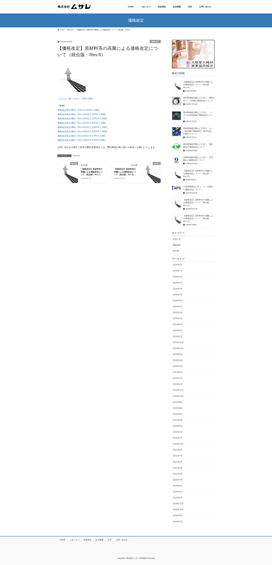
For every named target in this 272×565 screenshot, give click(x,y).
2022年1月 (177, 438)
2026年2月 (177, 294)
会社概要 (100, 540)
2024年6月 (177, 330)
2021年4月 (177, 474)
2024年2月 (177, 336)
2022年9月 (177, 402)
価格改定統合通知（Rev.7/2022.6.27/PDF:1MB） (82, 140)
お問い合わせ (122, 540)
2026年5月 (177, 283)
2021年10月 (178, 444)
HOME (62, 540)
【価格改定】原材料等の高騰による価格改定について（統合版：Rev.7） (92, 172)
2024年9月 (177, 324)
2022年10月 (178, 396)
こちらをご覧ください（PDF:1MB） (75, 98)
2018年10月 (178, 509)
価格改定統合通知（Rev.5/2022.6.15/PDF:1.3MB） (83, 131)
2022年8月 (177, 408)
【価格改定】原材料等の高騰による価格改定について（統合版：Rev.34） (198, 85)
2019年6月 (177, 486)
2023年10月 (178, 348)
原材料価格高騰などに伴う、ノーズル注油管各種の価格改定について (198, 115)
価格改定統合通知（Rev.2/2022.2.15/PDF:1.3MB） (83, 118)
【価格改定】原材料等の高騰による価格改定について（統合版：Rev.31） (198, 218)
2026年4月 (177, 288)
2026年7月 (177, 271)
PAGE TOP (263, 545)
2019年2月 (177, 497)
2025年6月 (177, 306)
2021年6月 (177, 462)
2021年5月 (177, 468)
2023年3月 (177, 378)
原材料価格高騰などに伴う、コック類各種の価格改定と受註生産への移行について (198, 131)
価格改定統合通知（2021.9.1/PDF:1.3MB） (79, 110)
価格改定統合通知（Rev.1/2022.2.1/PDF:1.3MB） (82, 114)
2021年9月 (177, 450)
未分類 (176, 251)
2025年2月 (177, 318)
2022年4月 (177, 426)
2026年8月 (177, 264)
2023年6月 (177, 372)
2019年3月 (177, 492)
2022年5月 (177, 420)
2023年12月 (178, 342)
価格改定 (155, 41)
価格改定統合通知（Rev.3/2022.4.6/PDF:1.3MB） (82, 123)
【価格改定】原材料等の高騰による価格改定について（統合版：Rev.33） (198, 173)
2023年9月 (177, 354)
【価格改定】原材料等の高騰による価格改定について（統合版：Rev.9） (125, 172)
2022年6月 (177, 414)
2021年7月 (177, 456)
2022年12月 (178, 390)
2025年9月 (177, 300)
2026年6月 (177, 277)
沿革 (110, 540)
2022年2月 (177, 432)
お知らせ (177, 239)
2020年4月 (177, 480)
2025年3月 (177, 312)
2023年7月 (177, 366)
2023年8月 (177, 360)
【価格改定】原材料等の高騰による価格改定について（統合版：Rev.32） (198, 202)
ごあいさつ (74, 540)
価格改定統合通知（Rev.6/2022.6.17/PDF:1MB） (82, 136)
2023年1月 (177, 384)
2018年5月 (177, 521)
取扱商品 (88, 540)
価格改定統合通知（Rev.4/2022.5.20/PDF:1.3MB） (83, 127)
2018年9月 (177, 515)
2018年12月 (178, 503)
